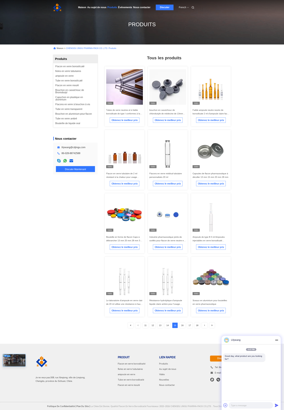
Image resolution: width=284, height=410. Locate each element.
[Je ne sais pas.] (65, 160)
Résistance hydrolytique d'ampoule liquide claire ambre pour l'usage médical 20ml (165, 304)
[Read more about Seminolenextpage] (130, 325)
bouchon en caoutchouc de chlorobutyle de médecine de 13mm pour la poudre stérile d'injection (166, 113)
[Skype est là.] (59, 160)
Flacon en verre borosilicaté (131, 364)
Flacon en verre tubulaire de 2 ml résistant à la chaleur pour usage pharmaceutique (121, 177)
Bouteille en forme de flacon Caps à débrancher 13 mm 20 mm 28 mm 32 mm (123, 240)
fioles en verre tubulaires (130, 369)
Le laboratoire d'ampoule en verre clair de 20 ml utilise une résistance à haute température (124, 304)
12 (153, 325)
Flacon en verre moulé (129, 385)
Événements (125, 7)
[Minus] (276, 340)
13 (160, 325)
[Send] (276, 405)
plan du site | (83, 406)
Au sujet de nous (96, 7)
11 (145, 325)
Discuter (164, 7)
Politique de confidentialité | (61, 406)
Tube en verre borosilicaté (131, 380)
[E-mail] (71, 160)
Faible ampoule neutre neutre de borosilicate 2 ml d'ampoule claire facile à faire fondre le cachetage (211, 113)
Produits (112, 7)
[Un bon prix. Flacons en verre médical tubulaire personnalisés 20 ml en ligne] (167, 151)
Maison (82, 7)
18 (197, 325)
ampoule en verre (126, 374)
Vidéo (162, 374)
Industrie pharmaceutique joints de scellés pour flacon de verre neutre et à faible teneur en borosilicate (167, 240)
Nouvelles (164, 380)
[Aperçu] (57, 7)
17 (190, 325)
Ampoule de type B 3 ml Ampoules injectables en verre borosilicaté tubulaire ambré (209, 240)
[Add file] (225, 405)
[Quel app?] (212, 380)
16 (182, 325)
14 (167, 325)
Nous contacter (141, 7)
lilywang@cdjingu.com (73, 147)
